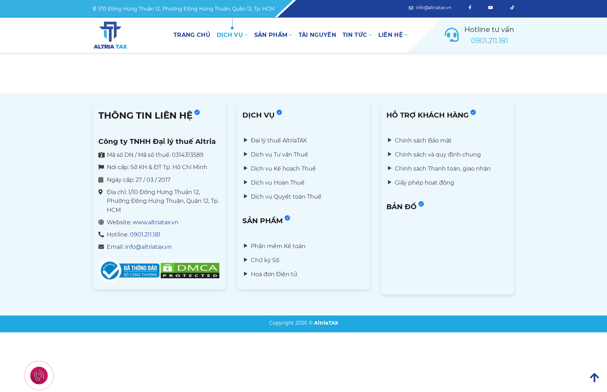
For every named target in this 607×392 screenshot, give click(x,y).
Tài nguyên (317, 35)
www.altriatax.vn (155, 222)
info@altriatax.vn (433, 7)
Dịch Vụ (230, 35)
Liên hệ (390, 35)
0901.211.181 (489, 40)
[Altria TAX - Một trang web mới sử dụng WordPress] (128, 35)
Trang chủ (192, 35)
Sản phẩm (271, 35)
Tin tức (354, 35)
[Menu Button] (39, 375)
